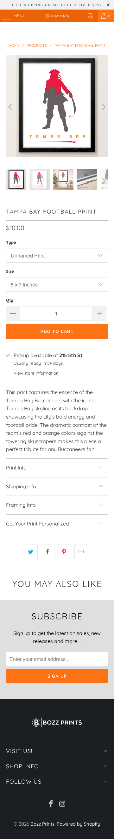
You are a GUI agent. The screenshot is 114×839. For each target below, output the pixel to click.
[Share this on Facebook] (47, 552)
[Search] (91, 16)
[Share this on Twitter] (31, 552)
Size (10, 271)
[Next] (103, 107)
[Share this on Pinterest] (64, 552)
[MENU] (3, 16)
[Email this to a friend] (81, 552)
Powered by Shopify (78, 824)
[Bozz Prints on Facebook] (51, 804)
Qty (9, 300)
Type (11, 242)
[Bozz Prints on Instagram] (62, 804)
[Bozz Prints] (57, 16)
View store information (36, 373)
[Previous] (11, 107)
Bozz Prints (42, 824)
